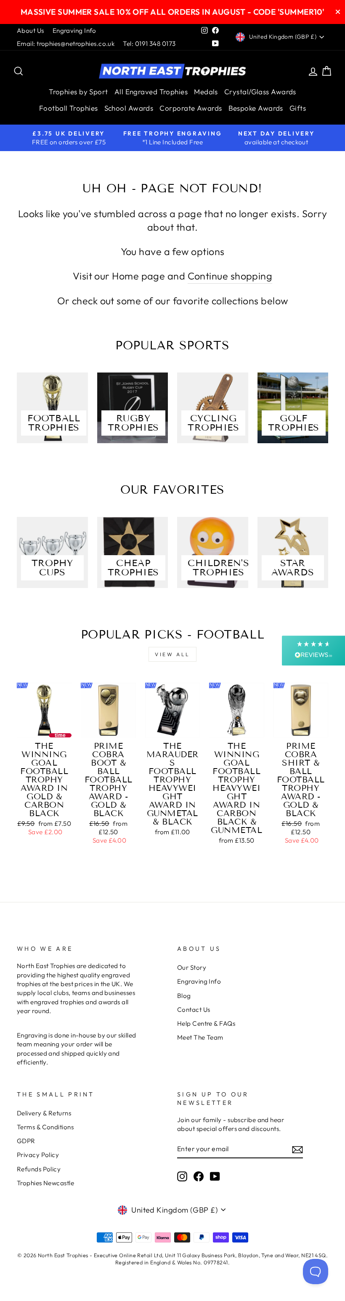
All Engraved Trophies (151, 91)
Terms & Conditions (45, 1127)
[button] (313, 650)
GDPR (26, 1141)
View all (172, 654)
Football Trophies (68, 108)
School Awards (129, 108)
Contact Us (193, 1010)
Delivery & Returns (44, 1113)
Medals (206, 91)
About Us (30, 31)
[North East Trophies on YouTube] (215, 1176)
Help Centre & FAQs (206, 1023)
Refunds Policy (39, 1169)
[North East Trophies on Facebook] (199, 1176)
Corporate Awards (190, 108)
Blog (184, 996)
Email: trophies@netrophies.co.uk (65, 44)
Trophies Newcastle (45, 1183)
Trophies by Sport (78, 91)
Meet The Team (200, 1037)
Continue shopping (230, 276)
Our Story (191, 967)
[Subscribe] (297, 1149)
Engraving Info (74, 31)
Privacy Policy (38, 1155)
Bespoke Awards (255, 108)
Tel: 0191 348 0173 (149, 44)
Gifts (297, 108)
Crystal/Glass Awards (260, 91)
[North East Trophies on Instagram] (182, 1176)
